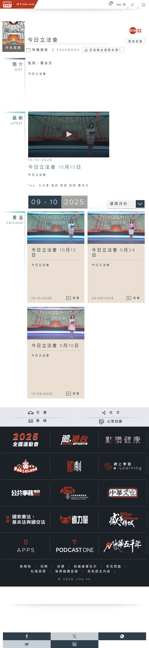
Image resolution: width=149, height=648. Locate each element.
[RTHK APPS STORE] (25, 546)
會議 (64, 185)
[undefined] (111, 3)
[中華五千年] (123, 546)
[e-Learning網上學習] (123, 466)
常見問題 (114, 566)
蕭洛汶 (83, 185)
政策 (72, 185)
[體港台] (74, 439)
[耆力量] (74, 519)
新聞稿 (26, 566)
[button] (68, 134)
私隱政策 (39, 571)
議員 (55, 185)
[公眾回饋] (101, 421)
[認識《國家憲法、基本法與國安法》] (25, 519)
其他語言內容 (100, 571)
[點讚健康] (123, 439)
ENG (119, 4)
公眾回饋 (115, 421)
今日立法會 (43, 40)
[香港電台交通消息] (30, 412)
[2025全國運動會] (25, 439)
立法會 (44, 185)
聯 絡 (41, 421)
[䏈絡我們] (30, 421)
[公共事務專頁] (25, 493)
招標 (62, 566)
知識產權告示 (86, 566)
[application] (68, 134)
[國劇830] (74, 466)
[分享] (103, 412)
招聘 (45, 566)
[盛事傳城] (123, 519)
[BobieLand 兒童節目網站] (25, 466)
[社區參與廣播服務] (74, 493)
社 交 (114, 413)
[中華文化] (123, 493)
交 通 (41, 413)
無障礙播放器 (67, 571)
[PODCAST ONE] (74, 546)
